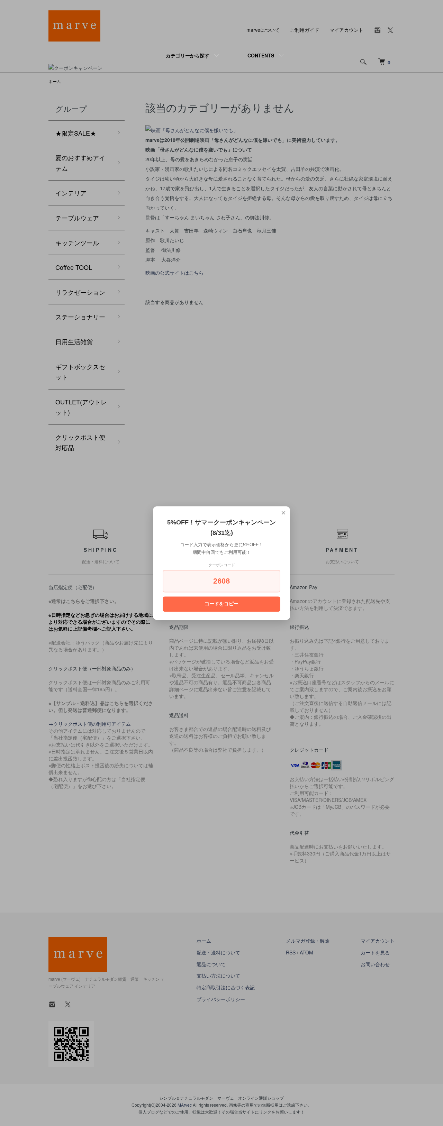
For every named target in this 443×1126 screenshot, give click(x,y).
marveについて (263, 29)
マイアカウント (346, 29)
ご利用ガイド (304, 29)
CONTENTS (260, 55)
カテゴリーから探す (187, 55)
